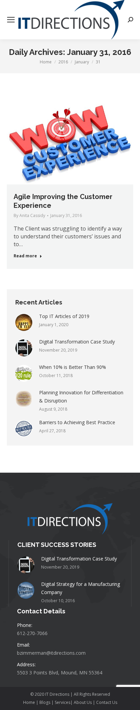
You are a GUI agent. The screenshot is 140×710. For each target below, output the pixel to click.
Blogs (44, 702)
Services (62, 702)
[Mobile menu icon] (11, 20)
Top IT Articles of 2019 (64, 316)
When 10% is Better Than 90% (72, 367)
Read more (25, 256)
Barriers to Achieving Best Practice (77, 422)
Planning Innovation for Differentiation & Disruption (81, 396)
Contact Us (106, 702)
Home (29, 702)
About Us (83, 702)
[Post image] (23, 322)
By (29, 215)
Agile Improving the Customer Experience (63, 201)
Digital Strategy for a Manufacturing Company (80, 588)
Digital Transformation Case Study (77, 341)
